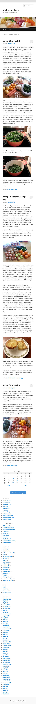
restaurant (5, 573)
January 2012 (6, 677)
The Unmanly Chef (8, 515)
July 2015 (5, 618)
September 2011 (7, 683)
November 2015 (7, 614)
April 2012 (5, 673)
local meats (6, 562)
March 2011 (6, 694)
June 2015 (5, 619)
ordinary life (6, 566)
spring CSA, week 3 (11, 41)
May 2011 (5, 690)
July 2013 (5, 649)
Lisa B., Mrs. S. (7, 539)
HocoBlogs (6, 535)
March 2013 (6, 657)
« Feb (8, 485)
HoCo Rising (6, 533)
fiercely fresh (6, 502)
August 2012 (6, 666)
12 (13, 478)
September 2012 (7, 664)
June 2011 (5, 688)
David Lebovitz (7, 501)
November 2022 (7, 599)
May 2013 (5, 653)
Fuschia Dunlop (7, 504)
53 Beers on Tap (7, 526)
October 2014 (6, 627)
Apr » (26, 485)
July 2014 (5, 632)
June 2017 (5, 610)
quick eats (12, 378)
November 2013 (7, 642)
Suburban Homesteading (9, 540)
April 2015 (5, 623)
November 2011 (7, 679)
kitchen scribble (11, 10)
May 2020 (5, 603)
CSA (8, 189)
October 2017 (6, 608)
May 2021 (5, 601)
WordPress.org (7, 592)
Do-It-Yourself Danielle (9, 529)
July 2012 (5, 668)
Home (4, 29)
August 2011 (6, 684)
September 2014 (7, 629)
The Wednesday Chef (8, 517)
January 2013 (6, 660)
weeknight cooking (8, 580)
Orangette (5, 510)
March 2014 (6, 640)
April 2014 (5, 638)
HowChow (5, 506)
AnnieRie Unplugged (8, 527)
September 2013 (7, 645)
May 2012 (5, 671)
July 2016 (5, 612)
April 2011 (5, 692)
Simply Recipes (7, 512)
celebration (6, 551)
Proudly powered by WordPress (18, 701)
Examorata (5, 531)
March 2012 (6, 675)
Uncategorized (6, 577)
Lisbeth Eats (6, 508)
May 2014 (5, 636)
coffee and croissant (8, 553)
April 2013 (5, 655)
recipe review (6, 571)
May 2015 (5, 621)
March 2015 (6, 625)
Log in (4, 587)
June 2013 (5, 651)
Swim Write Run (7, 542)
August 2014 (6, 630)
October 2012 (6, 662)
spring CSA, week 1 (11, 385)
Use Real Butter (7, 519)
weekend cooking (7, 579)
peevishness (6, 567)
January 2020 (6, 605)
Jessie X (5, 537)
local (4, 560)
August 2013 (6, 647)
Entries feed (6, 589)
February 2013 (6, 658)
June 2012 (5, 670)
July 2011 (5, 686)
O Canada (5, 564)
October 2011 (6, 681)
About (10, 29)
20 (17, 480)
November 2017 (7, 606)
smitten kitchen (7, 514)
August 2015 (6, 616)
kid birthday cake (7, 556)
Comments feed (7, 591)
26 (13, 482)
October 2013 (6, 644)
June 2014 (5, 634)
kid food (5, 558)
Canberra (5, 549)
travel (4, 575)
